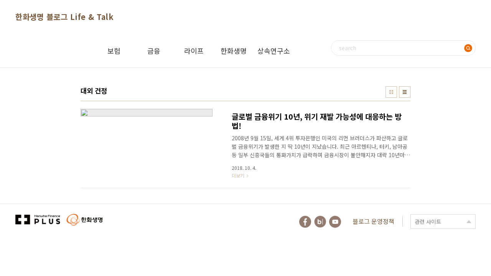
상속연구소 (273, 51)
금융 (153, 51)
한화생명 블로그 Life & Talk (64, 16)
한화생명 (234, 51)
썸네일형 (391, 92)
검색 (468, 48)
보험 (113, 51)
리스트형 (404, 92)
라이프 (194, 51)
